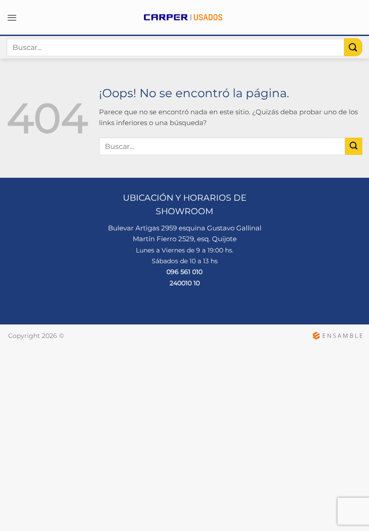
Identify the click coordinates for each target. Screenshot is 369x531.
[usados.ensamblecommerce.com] (185, 17)
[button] (12, 17)
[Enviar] (353, 47)
